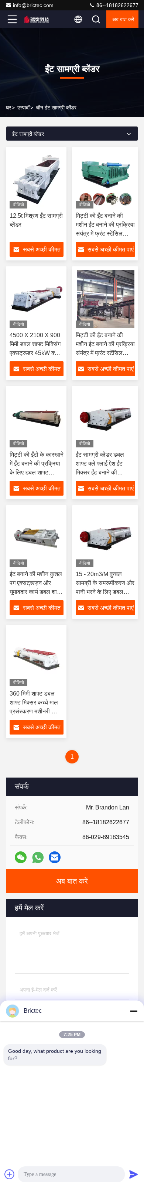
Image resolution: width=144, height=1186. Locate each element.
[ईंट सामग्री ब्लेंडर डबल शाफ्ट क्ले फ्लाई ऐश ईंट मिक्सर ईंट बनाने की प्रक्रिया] (105, 418)
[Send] (134, 1174)
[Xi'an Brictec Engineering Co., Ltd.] (36, 19)
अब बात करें (123, 19)
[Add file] (9, 1174)
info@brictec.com (33, 5)
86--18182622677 (116, 5)
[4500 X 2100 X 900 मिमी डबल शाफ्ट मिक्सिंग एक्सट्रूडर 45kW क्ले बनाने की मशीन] (37, 299)
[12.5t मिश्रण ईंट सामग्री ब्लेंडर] (37, 179)
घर (8, 108)
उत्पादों (23, 108)
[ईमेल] (54, 857)
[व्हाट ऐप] (37, 857)
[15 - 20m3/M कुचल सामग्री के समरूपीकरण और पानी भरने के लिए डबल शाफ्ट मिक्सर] (105, 538)
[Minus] (133, 1010)
